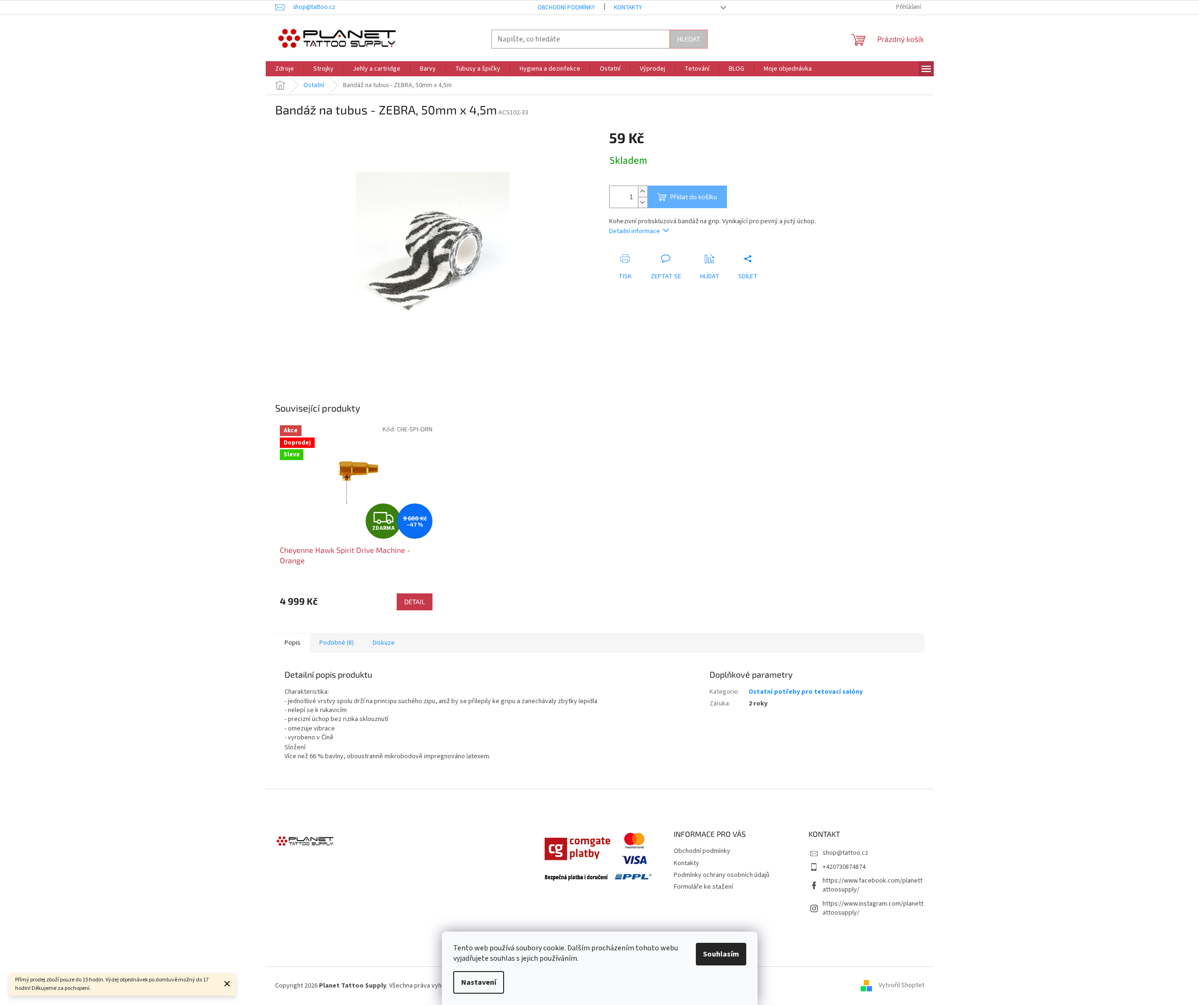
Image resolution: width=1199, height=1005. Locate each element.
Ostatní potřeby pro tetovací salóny (806, 692)
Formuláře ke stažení (703, 887)
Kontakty (628, 7)
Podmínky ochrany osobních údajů (721, 875)
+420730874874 (844, 867)
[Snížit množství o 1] (642, 202)
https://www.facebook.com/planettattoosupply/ (872, 885)
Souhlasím (721, 954)
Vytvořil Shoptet (901, 985)
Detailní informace (634, 231)
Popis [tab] (293, 643)
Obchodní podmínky (566, 7)
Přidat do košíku (693, 197)
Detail (414, 602)
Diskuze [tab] (384, 643)
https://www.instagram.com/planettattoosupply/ (873, 908)
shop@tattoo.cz (845, 853)
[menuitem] (284, 68)
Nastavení (478, 982)
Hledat (688, 39)
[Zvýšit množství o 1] (642, 191)
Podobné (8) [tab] (336, 643)
